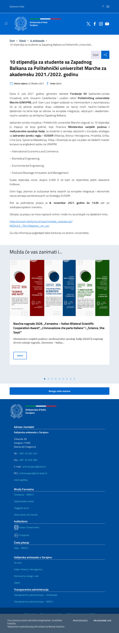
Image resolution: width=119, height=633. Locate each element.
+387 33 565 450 (27, 453)
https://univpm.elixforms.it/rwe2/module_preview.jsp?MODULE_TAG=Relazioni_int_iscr (41, 223)
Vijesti (22, 40)
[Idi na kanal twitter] (88, 23)
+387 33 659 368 (27, 460)
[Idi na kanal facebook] (94, 23)
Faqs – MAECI (21, 548)
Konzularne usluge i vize (26, 576)
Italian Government (29, 527)
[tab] (44, 378)
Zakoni (22, 355)
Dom (12, 40)
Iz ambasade (37, 40)
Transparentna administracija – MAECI (33, 601)
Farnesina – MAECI (24, 494)
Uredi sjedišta (21, 480)
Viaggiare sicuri (21, 508)
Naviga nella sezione (59, 391)
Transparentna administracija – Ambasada (35, 595)
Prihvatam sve (103, 621)
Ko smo (18, 562)
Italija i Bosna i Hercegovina (28, 569)
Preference (80, 621)
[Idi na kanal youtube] (106, 23)
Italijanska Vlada (17, 6)
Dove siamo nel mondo (25, 514)
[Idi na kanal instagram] (100, 23)
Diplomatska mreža (24, 501)
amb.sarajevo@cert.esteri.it (33, 473)
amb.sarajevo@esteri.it (34, 466)
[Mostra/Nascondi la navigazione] (6, 23)
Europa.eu (24, 535)
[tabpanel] (59, 318)
